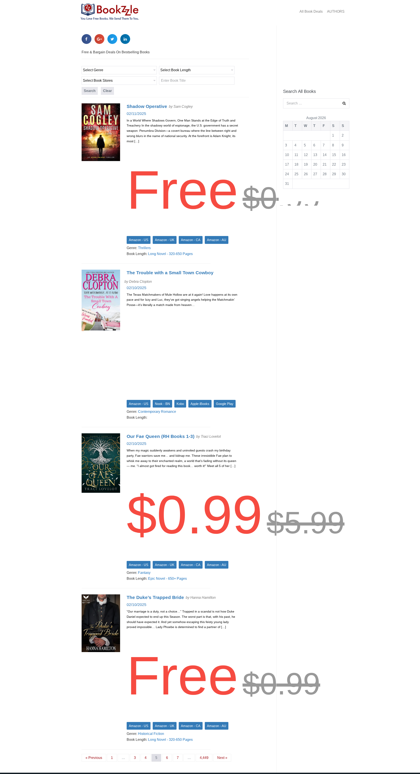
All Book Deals (311, 11)
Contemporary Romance (157, 411)
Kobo (180, 404)
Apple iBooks (200, 404)
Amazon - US (138, 240)
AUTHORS (336, 11)
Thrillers (144, 248)
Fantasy (144, 572)
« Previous (94, 758)
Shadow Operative (147, 106)
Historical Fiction (151, 734)
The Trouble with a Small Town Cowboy (170, 272)
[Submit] (344, 103)
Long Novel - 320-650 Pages (170, 254)
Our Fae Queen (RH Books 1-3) (160, 436)
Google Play (224, 404)
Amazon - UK (164, 240)
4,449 (204, 758)
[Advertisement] (316, 55)
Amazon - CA (190, 240)
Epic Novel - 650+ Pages (167, 578)
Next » (222, 758)
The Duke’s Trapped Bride (155, 597)
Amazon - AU (216, 240)
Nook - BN (162, 404)
